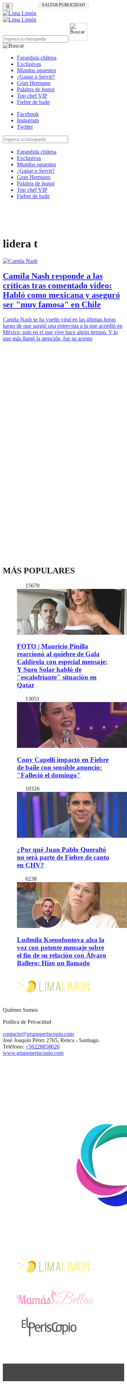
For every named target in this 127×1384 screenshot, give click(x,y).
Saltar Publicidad (63, 4)
